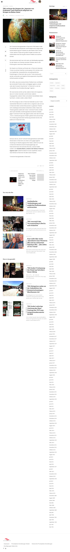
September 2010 (53, 478)
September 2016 (53, 372)
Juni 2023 (51, 191)
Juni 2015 (51, 404)
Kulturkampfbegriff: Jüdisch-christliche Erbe (61, 59)
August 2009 (52, 498)
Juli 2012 (51, 457)
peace (58, 85)
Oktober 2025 (52, 129)
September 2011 (53, 466)
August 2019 (52, 288)
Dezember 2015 (52, 392)
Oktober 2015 (52, 396)
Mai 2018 (51, 324)
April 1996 (51, 515)
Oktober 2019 (52, 283)
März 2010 (51, 490)
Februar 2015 (52, 411)
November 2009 (53, 495)
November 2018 (53, 310)
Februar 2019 (52, 302)
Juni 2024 (51, 165)
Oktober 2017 (52, 341)
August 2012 (52, 454)
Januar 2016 (52, 389)
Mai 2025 (51, 141)
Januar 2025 (52, 150)
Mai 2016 (51, 382)
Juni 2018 (51, 322)
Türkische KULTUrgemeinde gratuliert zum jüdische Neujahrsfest (61, 39)
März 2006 (51, 505)
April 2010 (51, 488)
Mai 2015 (51, 406)
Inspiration (57, 82)
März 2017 (51, 358)
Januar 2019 (52, 305)
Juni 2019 (51, 293)
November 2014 (53, 418)
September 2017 (53, 343)
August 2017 (52, 346)
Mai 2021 (51, 240)
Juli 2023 (51, 189)
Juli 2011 (51, 469)
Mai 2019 (51, 295)
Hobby (63, 85)
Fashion (63, 88)
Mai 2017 (51, 353)
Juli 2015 (51, 401)
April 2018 (51, 326)
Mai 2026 (51, 114)
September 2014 (53, 423)
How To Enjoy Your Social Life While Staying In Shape (31, 177)
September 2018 (53, 314)
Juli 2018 (51, 319)
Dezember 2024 (52, 153)
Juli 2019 (51, 290)
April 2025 (51, 143)
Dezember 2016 (52, 365)
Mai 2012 (51, 461)
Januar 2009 (52, 500)
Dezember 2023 (52, 179)
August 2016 (52, 375)
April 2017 (51, 355)
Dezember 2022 (52, 203)
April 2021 (51, 242)
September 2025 (53, 131)
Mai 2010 (51, 486)
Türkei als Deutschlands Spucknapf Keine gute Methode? (60, 53)
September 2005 (53, 510)
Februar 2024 (52, 174)
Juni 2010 (51, 483)
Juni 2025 (51, 138)
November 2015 (53, 394)
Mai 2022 (51, 215)
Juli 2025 (51, 136)
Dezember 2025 (52, 124)
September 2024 (53, 160)
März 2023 (51, 199)
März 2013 (51, 442)
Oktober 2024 (52, 158)
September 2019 (53, 285)
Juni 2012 (51, 459)
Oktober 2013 (52, 437)
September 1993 (53, 522)
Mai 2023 (51, 194)
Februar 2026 (52, 119)
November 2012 (53, 447)
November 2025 (53, 126)
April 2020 (51, 269)
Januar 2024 (52, 177)
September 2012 (53, 452)
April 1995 (51, 519)
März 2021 (51, 244)
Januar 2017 (52, 363)
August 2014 (52, 425)
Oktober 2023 (52, 184)
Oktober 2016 (52, 370)
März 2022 (51, 220)
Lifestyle (51, 82)
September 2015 (53, 399)
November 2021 (53, 228)
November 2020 (53, 252)
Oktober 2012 (52, 449)
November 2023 (53, 182)
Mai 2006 (51, 502)
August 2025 (52, 133)
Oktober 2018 (52, 312)
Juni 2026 (51, 112)
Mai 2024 (51, 167)
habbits (51, 88)
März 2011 (51, 471)
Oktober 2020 (52, 254)
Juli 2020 (51, 261)
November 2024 (53, 155)
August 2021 (52, 235)
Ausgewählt (5, 6)
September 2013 (53, 440)
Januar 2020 (52, 276)
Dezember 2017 (52, 336)
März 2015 (51, 408)
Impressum (6, 543)
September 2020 (53, 256)
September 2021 (53, 232)
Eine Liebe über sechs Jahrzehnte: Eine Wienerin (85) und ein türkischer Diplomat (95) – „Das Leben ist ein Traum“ (37, 243)
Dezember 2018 (52, 307)
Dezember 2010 (52, 474)
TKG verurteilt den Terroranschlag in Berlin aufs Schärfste (36, 223)
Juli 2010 (51, 481)
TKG (7, 15)
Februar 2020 (52, 273)
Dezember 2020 (52, 249)
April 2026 (51, 117)
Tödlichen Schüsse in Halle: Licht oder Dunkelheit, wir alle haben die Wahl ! (21, 179)
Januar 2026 (52, 121)
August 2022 (52, 208)
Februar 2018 (52, 331)
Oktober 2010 (52, 476)
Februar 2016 (52, 387)
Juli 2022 (51, 211)
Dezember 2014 (52, 416)
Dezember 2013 (52, 435)
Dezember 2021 (52, 225)
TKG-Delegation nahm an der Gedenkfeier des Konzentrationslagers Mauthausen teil (36, 289)
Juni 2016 (51, 379)
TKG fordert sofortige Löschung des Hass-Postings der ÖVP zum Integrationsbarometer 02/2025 (35, 310)
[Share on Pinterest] (5, 56)
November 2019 (53, 281)
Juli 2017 (51, 348)
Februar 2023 (52, 201)
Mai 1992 (51, 527)
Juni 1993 (51, 524)
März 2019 (51, 300)
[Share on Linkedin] (5, 60)
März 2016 (51, 384)
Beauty (51, 91)
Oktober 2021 (52, 230)
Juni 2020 (51, 264)
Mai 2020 (51, 266)
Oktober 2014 (52, 420)
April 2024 (51, 170)
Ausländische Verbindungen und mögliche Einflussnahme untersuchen (36, 204)
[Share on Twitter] (5, 51)
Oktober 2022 (52, 206)
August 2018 (52, 317)
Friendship (57, 88)
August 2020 (52, 259)
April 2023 (51, 196)
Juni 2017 (51, 351)
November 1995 (53, 517)
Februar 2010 (52, 493)
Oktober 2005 (52, 507)
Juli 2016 (51, 377)
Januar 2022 (52, 223)
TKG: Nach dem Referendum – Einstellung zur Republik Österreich (61, 66)
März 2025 (51, 146)
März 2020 (51, 271)
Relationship (52, 85)
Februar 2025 (52, 148)
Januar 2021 (52, 247)
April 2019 (51, 297)
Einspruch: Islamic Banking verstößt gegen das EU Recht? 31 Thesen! (61, 46)
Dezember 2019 (52, 278)
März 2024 (51, 172)
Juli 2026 (51, 109)
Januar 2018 (52, 334)
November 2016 (53, 367)
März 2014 (51, 430)
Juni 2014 (51, 428)
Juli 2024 (51, 162)
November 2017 (53, 338)
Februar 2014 (52, 433)
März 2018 (51, 329)
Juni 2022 (51, 213)
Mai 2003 (51, 512)
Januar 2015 (52, 413)
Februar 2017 (52, 360)
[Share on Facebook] (5, 47)
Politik (11, 6)
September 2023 (53, 187)
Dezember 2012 (52, 445)
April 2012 (51, 464)
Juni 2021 (51, 237)
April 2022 (51, 218)
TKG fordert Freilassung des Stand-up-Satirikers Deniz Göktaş (36, 270)
